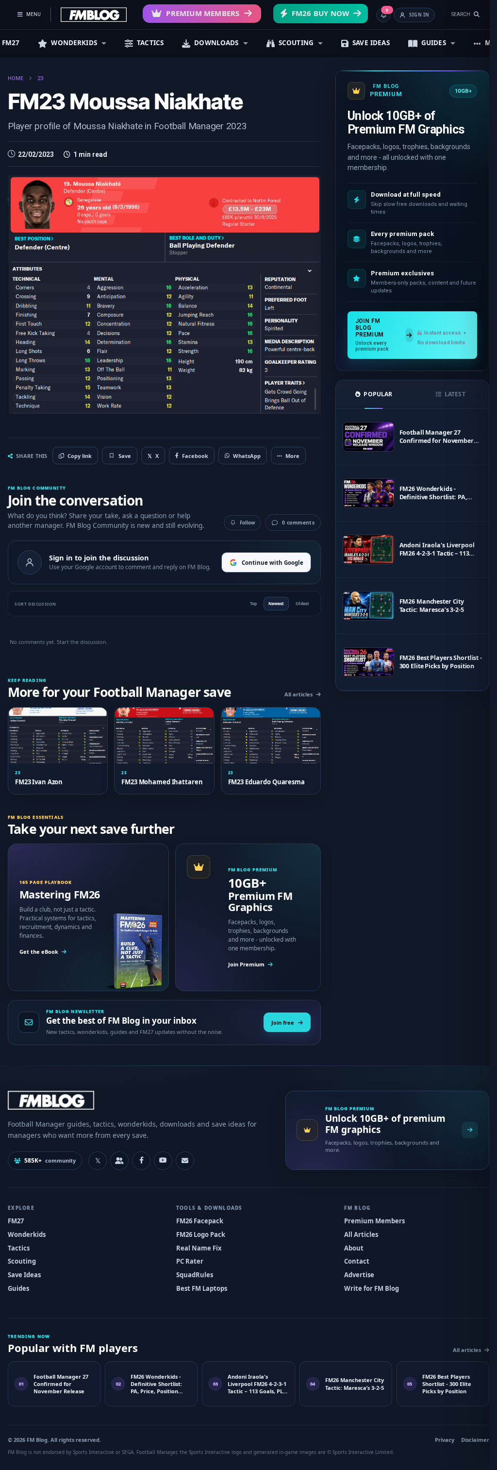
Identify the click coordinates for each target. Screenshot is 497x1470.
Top (248, 602)
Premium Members (202, 13)
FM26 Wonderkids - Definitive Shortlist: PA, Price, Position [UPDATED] (431, 493)
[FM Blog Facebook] (141, 1158)
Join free (277, 1020)
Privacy (437, 1437)
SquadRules (192, 1272)
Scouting (22, 1258)
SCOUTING (296, 42)
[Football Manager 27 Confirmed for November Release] (363, 437)
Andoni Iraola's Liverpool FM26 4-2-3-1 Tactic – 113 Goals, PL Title (431, 549)
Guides (18, 1286)
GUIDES (433, 42)
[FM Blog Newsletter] (185, 1158)
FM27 (16, 1218)
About (349, 1245)
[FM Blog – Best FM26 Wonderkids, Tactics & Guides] (94, 14)
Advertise (354, 1272)
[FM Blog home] (136, 1097)
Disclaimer (468, 1437)
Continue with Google (267, 559)
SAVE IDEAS (371, 42)
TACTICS (150, 42)
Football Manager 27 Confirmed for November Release (431, 436)
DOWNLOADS (216, 42)
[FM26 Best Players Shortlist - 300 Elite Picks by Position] (363, 662)
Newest (271, 602)
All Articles (356, 1232)
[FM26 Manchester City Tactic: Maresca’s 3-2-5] (363, 606)
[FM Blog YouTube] (163, 1158)
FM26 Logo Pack (198, 1232)
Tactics (19, 1245)
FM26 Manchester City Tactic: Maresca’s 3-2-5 (426, 605)
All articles (294, 692)
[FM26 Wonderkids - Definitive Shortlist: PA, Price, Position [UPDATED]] (363, 493)
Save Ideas (24, 1272)
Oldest (297, 602)
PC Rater (187, 1258)
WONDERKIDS (74, 42)
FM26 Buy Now (320, 13)
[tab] (368, 394)
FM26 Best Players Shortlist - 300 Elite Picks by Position (434, 662)
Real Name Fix (196, 1245)
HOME (15, 78)
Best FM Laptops (199, 1286)
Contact (351, 1258)
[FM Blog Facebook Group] (119, 1158)
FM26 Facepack (197, 1218)
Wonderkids (27, 1232)
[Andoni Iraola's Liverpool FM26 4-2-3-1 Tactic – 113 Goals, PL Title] (363, 549)
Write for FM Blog (366, 1286)
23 (40, 78)
